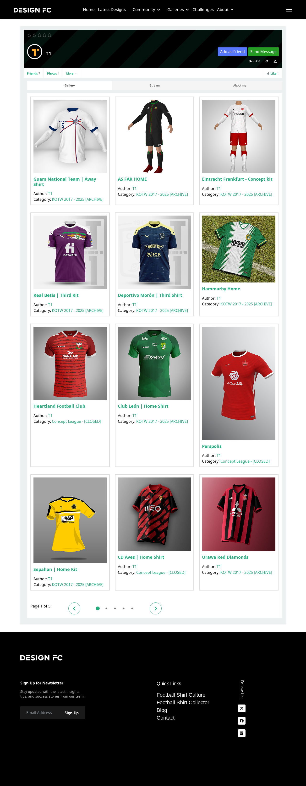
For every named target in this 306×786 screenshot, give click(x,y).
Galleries (175, 9)
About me (239, 85)
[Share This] (266, 61)
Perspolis (212, 446)
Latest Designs (112, 9)
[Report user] (275, 61)
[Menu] (289, 9)
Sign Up (72, 713)
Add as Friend (232, 51)
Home (89, 9)
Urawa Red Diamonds (225, 557)
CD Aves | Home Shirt (141, 557)
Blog (162, 710)
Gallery (70, 85)
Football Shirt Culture (181, 695)
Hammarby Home (221, 289)
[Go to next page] (156, 608)
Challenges (203, 9)
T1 (50, 193)
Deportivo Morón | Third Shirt (150, 295)
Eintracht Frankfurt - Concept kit (237, 179)
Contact (166, 718)
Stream (155, 85)
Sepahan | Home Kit (55, 569)
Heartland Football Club (59, 406)
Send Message (263, 51)
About (223, 9)
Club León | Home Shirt (143, 406)
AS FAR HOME (132, 179)
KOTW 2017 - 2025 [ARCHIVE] (78, 199)
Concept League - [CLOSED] (76, 421)
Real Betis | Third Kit (56, 295)
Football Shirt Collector (183, 702)
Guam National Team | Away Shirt (64, 181)
